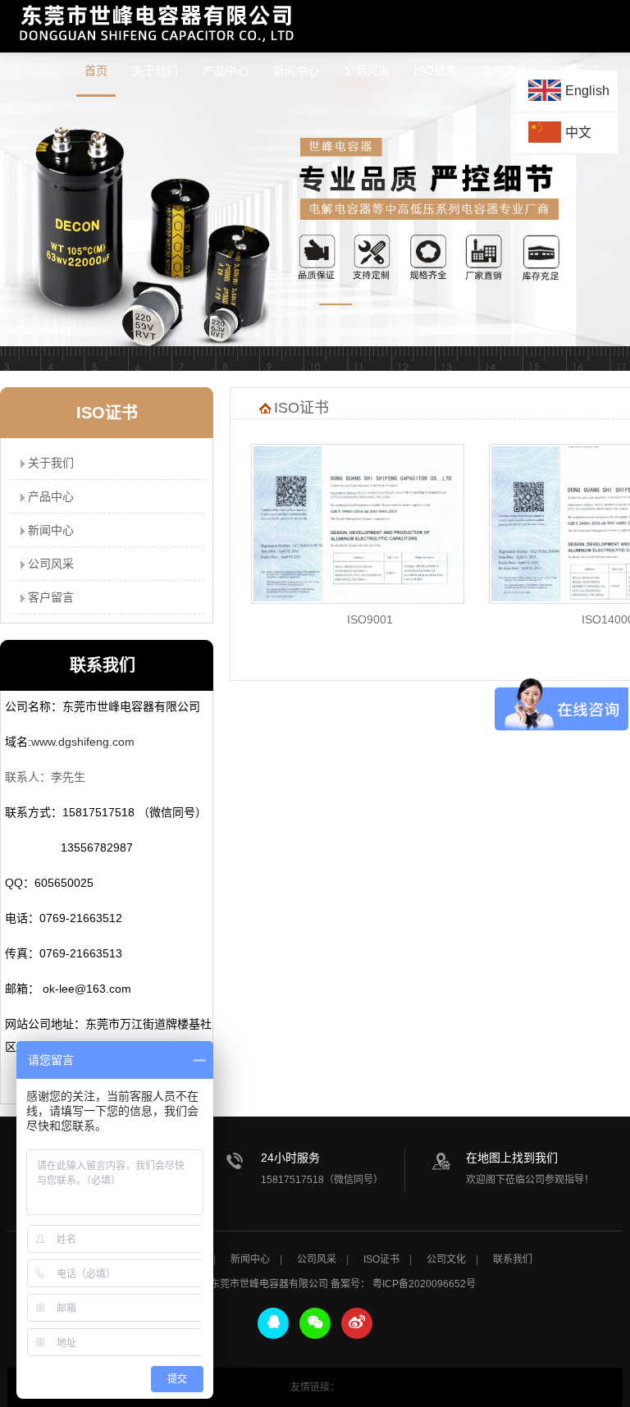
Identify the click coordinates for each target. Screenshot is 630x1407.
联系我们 (512, 1259)
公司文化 (446, 1259)
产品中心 (226, 70)
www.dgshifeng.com (83, 741)
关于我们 (155, 70)
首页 (95, 70)
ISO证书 (435, 70)
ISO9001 (370, 619)
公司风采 (367, 70)
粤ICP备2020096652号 (424, 1284)
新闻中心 (296, 70)
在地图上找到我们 (512, 1157)
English (587, 91)
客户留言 (49, 597)
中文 (578, 132)
